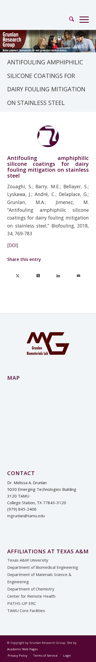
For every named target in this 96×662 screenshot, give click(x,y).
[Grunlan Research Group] (40, 19)
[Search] (69, 19)
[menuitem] (69, 19)
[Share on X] (17, 276)
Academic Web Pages (22, 649)
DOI (13, 245)
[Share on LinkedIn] (58, 276)
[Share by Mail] (79, 276)
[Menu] (81, 19)
